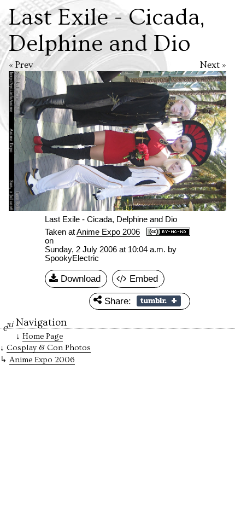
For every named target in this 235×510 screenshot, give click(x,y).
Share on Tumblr (159, 300)
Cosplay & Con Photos (49, 347)
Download (79, 278)
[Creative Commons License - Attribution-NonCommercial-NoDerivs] (168, 232)
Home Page (42, 336)
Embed (142, 278)
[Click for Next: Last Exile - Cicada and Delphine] (174, 141)
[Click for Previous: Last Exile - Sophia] (61, 141)
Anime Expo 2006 (108, 232)
